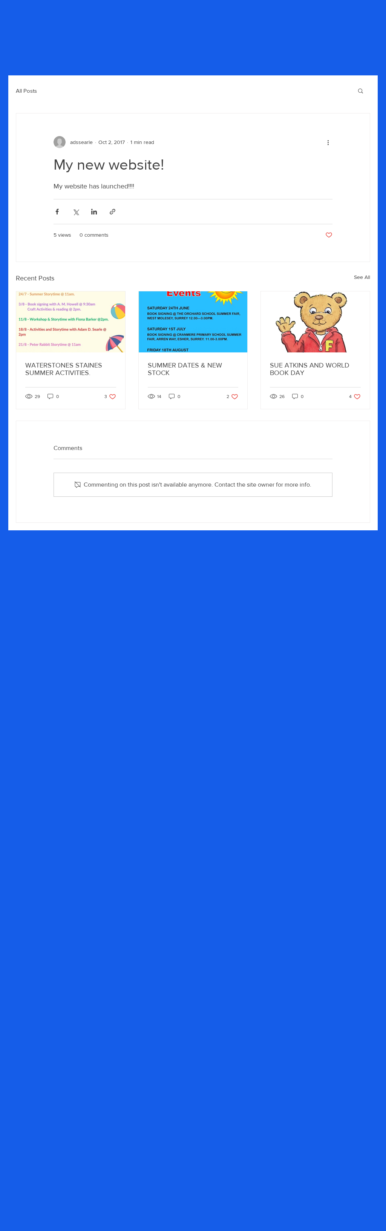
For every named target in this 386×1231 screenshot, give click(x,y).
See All (362, 277)
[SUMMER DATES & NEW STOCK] (193, 321)
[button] (360, 90)
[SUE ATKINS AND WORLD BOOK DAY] (315, 321)
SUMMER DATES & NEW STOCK (185, 369)
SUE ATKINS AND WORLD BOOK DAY (309, 369)
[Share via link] (112, 211)
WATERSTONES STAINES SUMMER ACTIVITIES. (63, 369)
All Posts (26, 90)
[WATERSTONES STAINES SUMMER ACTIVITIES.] (70, 321)
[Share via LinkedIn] (94, 211)
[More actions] (327, 142)
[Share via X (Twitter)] (75, 211)
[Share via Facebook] (57, 211)
